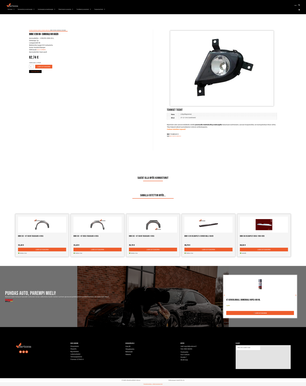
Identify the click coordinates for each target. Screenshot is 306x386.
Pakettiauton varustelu (64, 9)
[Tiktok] (23, 351)
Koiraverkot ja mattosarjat (25, 9)
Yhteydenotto (129, 349)
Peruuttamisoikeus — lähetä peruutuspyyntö (153, 384)
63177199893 (41, 50)
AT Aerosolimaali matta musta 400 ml (241, 299)
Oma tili (127, 346)
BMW (39, 30)
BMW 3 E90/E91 (172, 136)
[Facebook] (20, 351)
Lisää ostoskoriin (43, 67)
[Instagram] (26, 351)
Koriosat (10, 9)
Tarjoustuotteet (98, 9)
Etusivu (31, 30)
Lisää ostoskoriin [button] (42, 249)
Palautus (128, 354)
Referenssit (129, 352)
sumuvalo (178, 136)
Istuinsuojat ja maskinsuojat (45, 9)
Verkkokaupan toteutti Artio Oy (176, 380)
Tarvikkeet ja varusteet (82, 9)
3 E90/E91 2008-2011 (45, 30)
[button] (224, 295)
